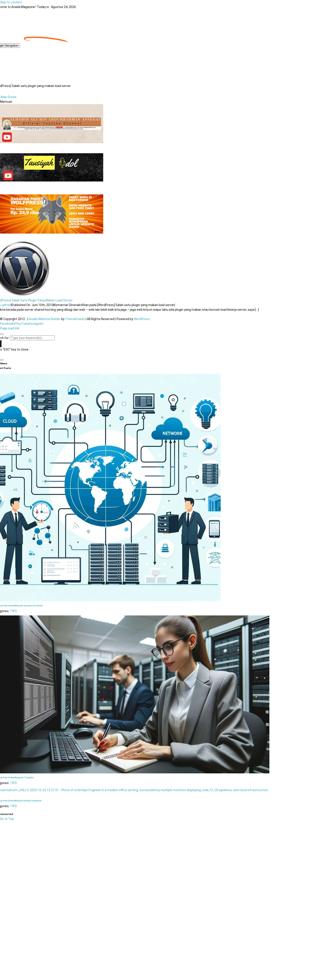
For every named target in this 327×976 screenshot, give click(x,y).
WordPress (142, 319)
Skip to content (11, 2)
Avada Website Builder (45, 319)
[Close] (2, 334)
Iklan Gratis (8, 97)
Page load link (9, 328)
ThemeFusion (75, 319)
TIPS (13, 611)
